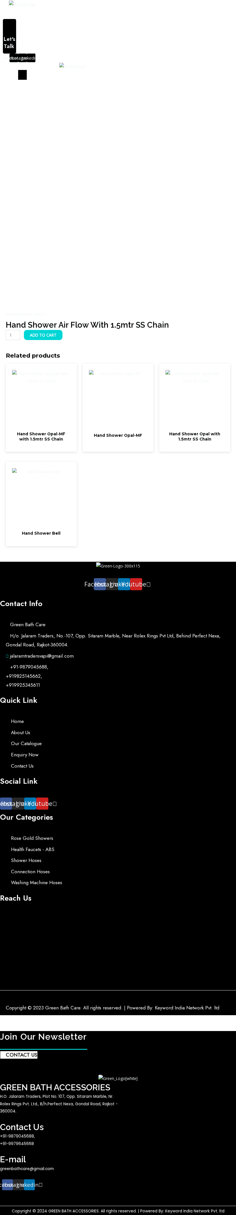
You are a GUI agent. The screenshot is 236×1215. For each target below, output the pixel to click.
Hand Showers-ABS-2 (25, 314)
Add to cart (43, 335)
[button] (72, 13)
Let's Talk (9, 42)
